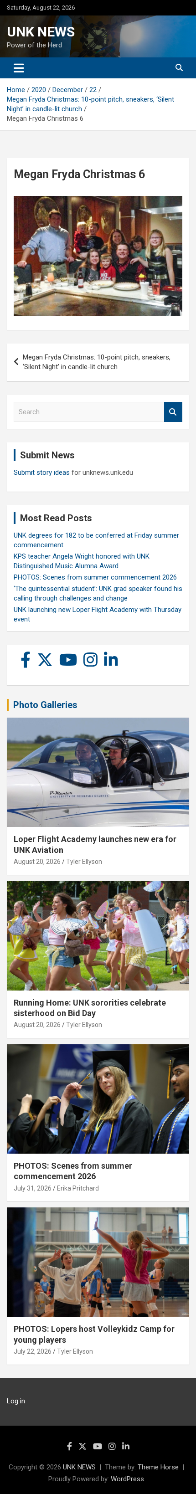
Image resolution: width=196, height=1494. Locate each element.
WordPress (127, 1479)
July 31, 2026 (33, 1188)
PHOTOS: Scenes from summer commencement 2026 (95, 577)
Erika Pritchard (78, 1188)
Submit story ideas (42, 472)
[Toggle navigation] (19, 67)
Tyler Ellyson (84, 861)
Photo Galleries (45, 704)
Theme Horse (158, 1467)
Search (173, 412)
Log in (16, 1401)
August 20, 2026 (37, 861)
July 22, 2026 (33, 1351)
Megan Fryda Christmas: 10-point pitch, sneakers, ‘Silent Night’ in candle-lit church (96, 362)
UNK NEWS (41, 32)
